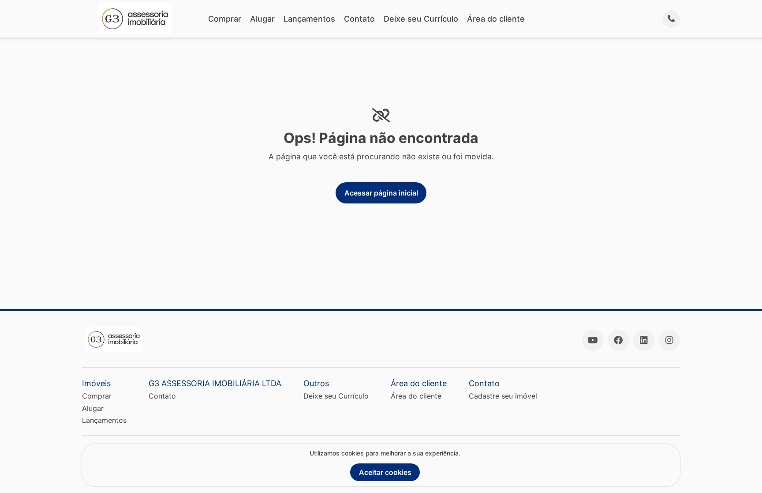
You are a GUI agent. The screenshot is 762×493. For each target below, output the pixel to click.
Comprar (224, 18)
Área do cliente (496, 18)
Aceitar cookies (385, 472)
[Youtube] (592, 340)
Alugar (262, 18)
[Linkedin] (643, 340)
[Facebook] (618, 340)
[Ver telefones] (671, 19)
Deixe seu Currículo (421, 18)
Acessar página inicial (381, 192)
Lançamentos (309, 18)
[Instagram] (669, 340)
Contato (359, 18)
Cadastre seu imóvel (503, 395)
